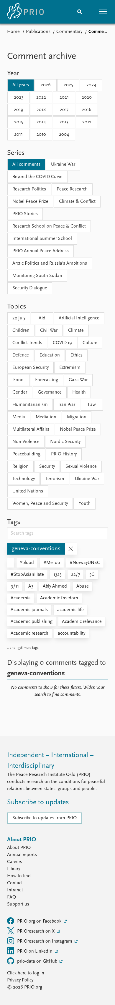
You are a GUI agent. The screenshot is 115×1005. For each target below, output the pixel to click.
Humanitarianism (30, 404)
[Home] (25, 12)
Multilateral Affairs (30, 429)
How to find (19, 876)
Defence (20, 355)
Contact (15, 883)
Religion (20, 466)
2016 (86, 109)
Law (92, 404)
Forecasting (46, 380)
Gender (19, 392)
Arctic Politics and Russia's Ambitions (49, 263)
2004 (64, 134)
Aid (42, 318)
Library (13, 869)
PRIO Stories (25, 214)
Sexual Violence (81, 466)
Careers (14, 862)
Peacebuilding (26, 454)
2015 (18, 122)
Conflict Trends (27, 343)
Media (18, 417)
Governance (50, 392)
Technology (23, 479)
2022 (41, 97)
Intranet (15, 890)
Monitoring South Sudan (37, 275)
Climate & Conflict (77, 201)
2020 (87, 97)
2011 (18, 134)
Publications (38, 31)
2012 (86, 122)
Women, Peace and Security (40, 503)
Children (20, 330)
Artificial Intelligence (79, 318)
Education (50, 355)
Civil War (49, 330)
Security (47, 466)
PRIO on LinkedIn (35, 951)
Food (18, 380)
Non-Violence (26, 442)
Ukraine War (63, 164)
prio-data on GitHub (37, 961)
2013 (64, 122)
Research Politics (29, 189)
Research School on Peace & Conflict (49, 226)
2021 (64, 97)
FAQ (11, 897)
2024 (91, 85)
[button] (103, 12)
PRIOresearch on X (36, 931)
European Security (30, 367)
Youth (85, 503)
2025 (68, 85)
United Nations (27, 491)
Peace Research (72, 189)
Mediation (46, 417)
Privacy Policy (20, 980)
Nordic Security (65, 442)
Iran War (66, 404)
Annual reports (22, 855)
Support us (18, 904)
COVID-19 (62, 343)
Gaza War (78, 380)
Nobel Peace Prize (30, 201)
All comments (26, 164)
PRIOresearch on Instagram (45, 941)
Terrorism (54, 479)
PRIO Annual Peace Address (40, 251)
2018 (41, 109)
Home (13, 31)
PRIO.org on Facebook (40, 921)
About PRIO (19, 847)
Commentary (69, 31)
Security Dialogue (29, 288)
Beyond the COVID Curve (37, 177)
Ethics (76, 355)
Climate (76, 330)
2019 (18, 109)
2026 (46, 85)
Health (79, 392)
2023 (18, 97)
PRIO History (64, 454)
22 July (18, 318)
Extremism (69, 367)
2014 (41, 122)
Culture (90, 343)
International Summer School (42, 238)
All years (20, 85)
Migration (76, 417)
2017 (64, 109)
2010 (41, 134)
